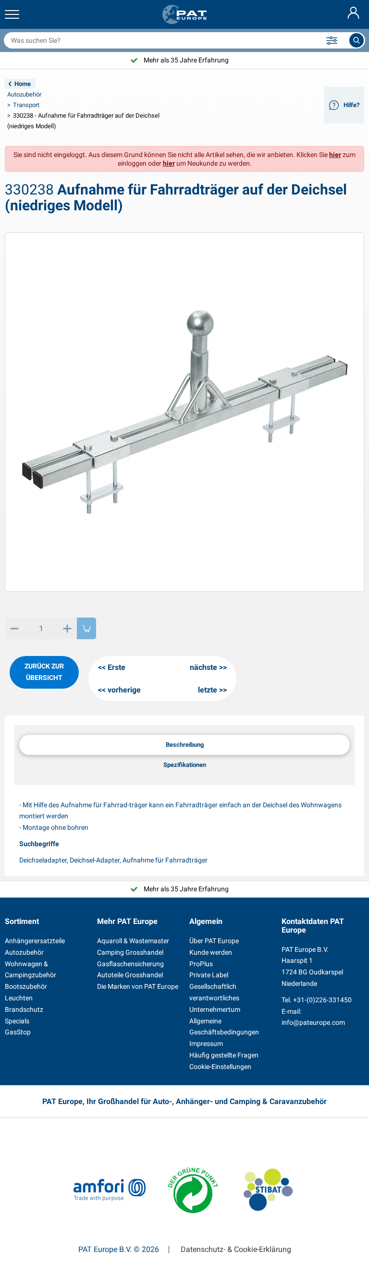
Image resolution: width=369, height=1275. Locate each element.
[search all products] (356, 40)
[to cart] (86, 628)
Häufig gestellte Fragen (223, 1055)
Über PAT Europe (214, 941)
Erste (116, 667)
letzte (207, 689)
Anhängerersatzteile (35, 941)
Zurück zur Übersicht (44, 671)
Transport (26, 105)
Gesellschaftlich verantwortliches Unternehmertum (214, 998)
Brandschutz (24, 1009)
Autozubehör (24, 94)
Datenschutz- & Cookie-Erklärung (236, 1249)
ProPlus (201, 964)
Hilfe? (351, 105)
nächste (203, 667)
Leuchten (19, 998)
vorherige (124, 689)
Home (22, 83)
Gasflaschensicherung (130, 964)
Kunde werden (210, 952)
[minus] (14, 628)
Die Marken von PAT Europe (137, 986)
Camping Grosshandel (130, 952)
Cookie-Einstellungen (220, 1066)
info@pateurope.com (313, 1022)
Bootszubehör (26, 986)
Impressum (206, 1043)
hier (335, 154)
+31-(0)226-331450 (322, 1000)
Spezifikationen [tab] (184, 764)
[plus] (67, 628)
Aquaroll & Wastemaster (133, 941)
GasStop (18, 1032)
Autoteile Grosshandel (130, 975)
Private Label (208, 975)
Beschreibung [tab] (185, 744)
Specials (17, 1021)
